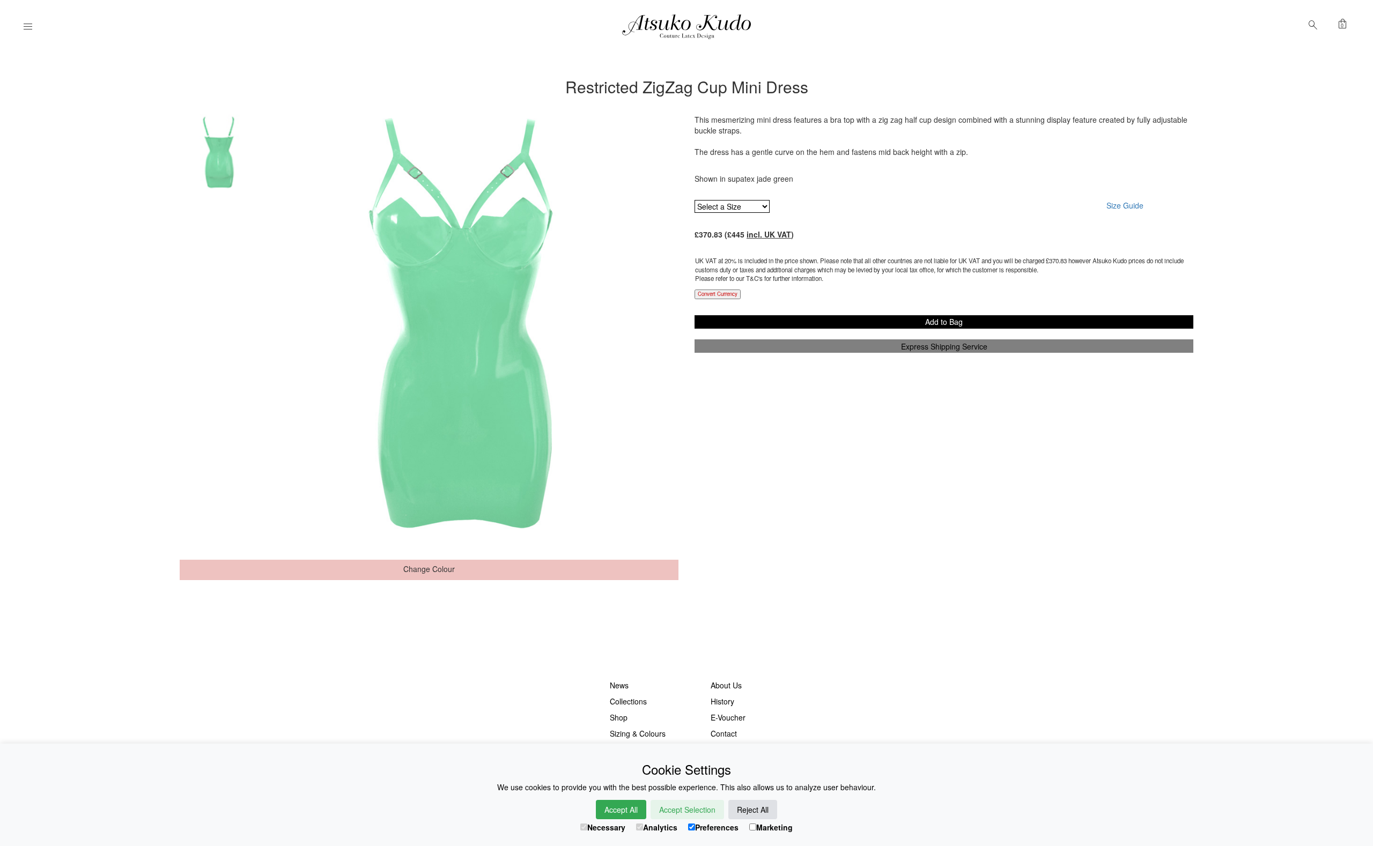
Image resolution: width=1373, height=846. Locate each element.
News (619, 685)
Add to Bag (944, 321)
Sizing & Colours (638, 733)
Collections (628, 701)
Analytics (660, 827)
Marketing (774, 827)
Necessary (606, 827)
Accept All (621, 809)
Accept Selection (687, 809)
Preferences (717, 827)
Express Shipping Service (944, 346)
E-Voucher (728, 717)
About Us (726, 685)
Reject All (753, 809)
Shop (619, 717)
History (722, 701)
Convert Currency (717, 294)
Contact (724, 733)
